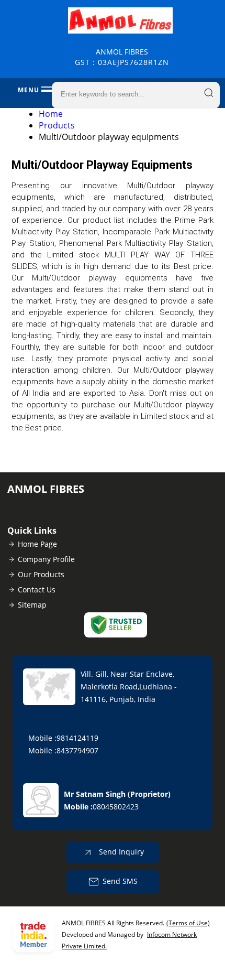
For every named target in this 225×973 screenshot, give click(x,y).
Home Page (37, 544)
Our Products (41, 574)
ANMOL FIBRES (122, 57)
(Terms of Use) (188, 922)
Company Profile (46, 559)
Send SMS (120, 881)
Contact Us (36, 589)
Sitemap (32, 605)
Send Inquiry (120, 852)
